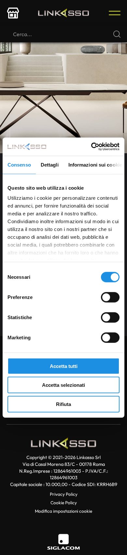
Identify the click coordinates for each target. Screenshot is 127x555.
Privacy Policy (64, 494)
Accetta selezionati (63, 385)
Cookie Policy (63, 503)
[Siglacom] (63, 542)
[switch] (110, 297)
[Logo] (63, 13)
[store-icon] (13, 13)
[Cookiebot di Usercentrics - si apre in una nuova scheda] (91, 146)
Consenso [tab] (19, 164)
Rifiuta (63, 404)
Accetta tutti (64, 366)
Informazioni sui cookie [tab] (95, 164)
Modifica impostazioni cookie (63, 511)
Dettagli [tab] (50, 164)
